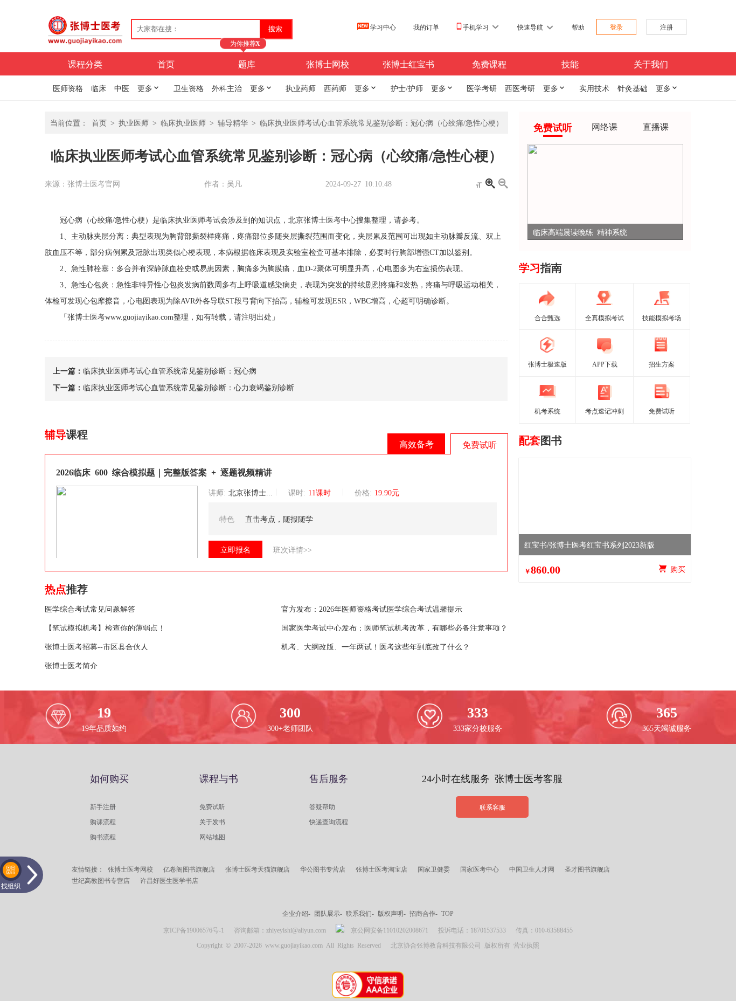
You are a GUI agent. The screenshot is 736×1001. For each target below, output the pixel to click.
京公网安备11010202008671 (389, 930)
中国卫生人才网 (531, 869)
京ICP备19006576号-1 (193, 930)
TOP (447, 913)
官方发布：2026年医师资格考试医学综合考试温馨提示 (371, 608)
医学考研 (482, 88)
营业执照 (526, 945)
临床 (98, 88)
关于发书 (212, 821)
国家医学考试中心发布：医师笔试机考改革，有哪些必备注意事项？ (394, 627)
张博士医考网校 (130, 869)
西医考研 (520, 88)
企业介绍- (296, 913)
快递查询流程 (328, 821)
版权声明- (392, 913)
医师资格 (68, 88)
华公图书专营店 (322, 869)
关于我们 (651, 63)
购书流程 (103, 836)
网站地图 (212, 836)
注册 (666, 27)
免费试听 (212, 806)
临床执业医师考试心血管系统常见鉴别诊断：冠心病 (169, 370)
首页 (166, 63)
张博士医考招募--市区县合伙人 (96, 646)
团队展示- (328, 913)
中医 (121, 88)
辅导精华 (233, 122)
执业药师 (301, 88)
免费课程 (489, 63)
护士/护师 (407, 88)
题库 (246, 63)
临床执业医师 (183, 122)
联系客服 (492, 807)
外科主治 (227, 88)
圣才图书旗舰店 (587, 869)
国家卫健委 (434, 869)
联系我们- (360, 913)
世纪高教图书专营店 (101, 880)
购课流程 (103, 821)
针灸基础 (632, 88)
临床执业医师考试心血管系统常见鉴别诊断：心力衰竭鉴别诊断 (188, 387)
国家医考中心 (479, 869)
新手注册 (103, 806)
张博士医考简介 (71, 665)
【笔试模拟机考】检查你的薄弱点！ (105, 627)
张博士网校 (327, 63)
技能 (570, 63)
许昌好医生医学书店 (169, 880)
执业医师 (134, 122)
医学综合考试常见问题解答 (90, 608)
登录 (616, 27)
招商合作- (423, 913)
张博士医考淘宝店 (381, 869)
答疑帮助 (322, 806)
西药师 (335, 88)
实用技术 (594, 88)
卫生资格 (188, 88)
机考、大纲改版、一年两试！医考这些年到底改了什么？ (375, 646)
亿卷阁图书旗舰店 (189, 869)
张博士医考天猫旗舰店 (257, 869)
